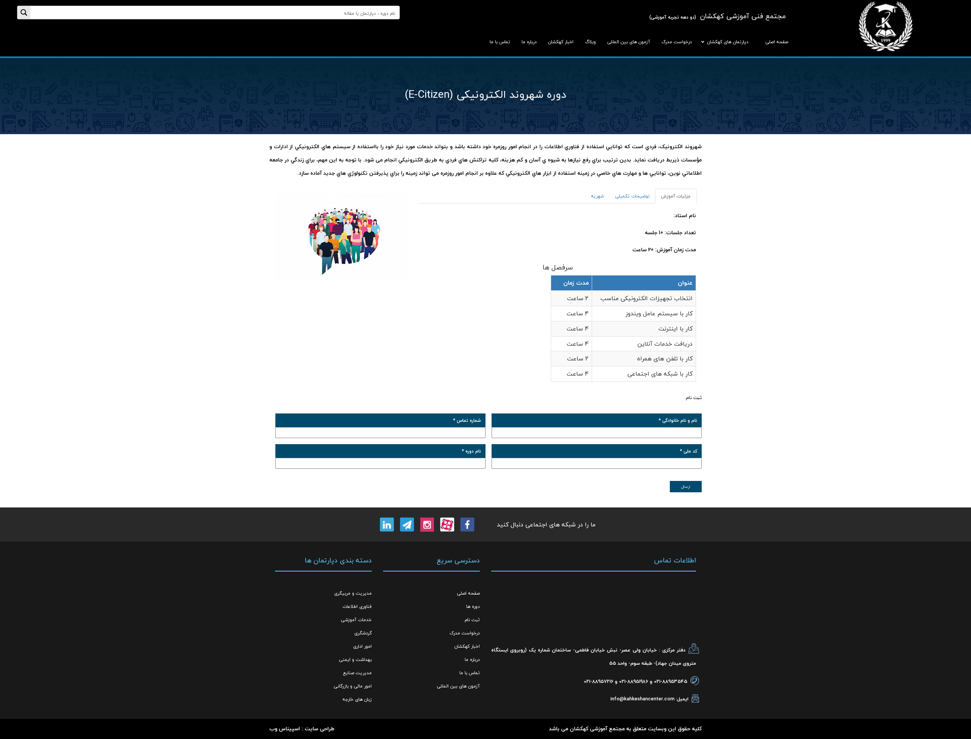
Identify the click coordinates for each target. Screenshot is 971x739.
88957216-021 (598, 681)
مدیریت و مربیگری (353, 593)
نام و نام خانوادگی (678, 420)
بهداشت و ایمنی (355, 660)
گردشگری (363, 633)
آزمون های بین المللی (458, 686)
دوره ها (473, 607)
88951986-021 (633, 681)
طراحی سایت (320, 728)
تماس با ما (469, 673)
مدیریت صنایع (357, 673)
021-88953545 (670, 681)
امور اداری (362, 646)
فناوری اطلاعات (357, 607)
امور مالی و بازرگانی (353, 686)
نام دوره (471, 451)
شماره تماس (467, 420)
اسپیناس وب (284, 728)
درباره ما (472, 660)
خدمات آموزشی (356, 620)
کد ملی (688, 451)
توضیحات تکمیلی (632, 196)
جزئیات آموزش (676, 196)
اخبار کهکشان (467, 646)
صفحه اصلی (468, 593)
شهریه (597, 196)
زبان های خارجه (357, 699)
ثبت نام (472, 620)
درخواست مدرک (464, 633)
